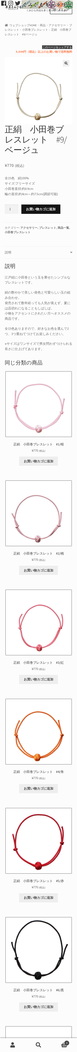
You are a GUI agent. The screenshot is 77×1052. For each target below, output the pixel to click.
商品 (43, 25)
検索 (38, 1045)
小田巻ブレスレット (35, 30)
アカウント (13, 1045)
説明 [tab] (8, 252)
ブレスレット (47, 228)
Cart (59, 1041)
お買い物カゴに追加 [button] (38, 461)
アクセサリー (57, 25)
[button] (66, 63)
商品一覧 (63, 228)
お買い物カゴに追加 (41, 209)
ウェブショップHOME (23, 25)
